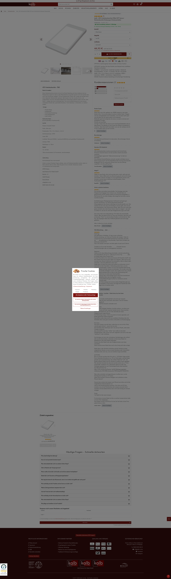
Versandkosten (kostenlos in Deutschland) (111, 50)
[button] (112, 58)
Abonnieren (85, 522)
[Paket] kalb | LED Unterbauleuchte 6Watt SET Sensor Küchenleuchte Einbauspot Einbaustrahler (48, 436)
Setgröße (96, 35)
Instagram (140, 553)
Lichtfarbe (97, 42)
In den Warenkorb (115, 54)
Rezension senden (119, 104)
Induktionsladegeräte (89, 8)
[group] (48, 425)
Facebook (140, 551)
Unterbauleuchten (11, 11)
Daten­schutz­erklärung (79, 286)
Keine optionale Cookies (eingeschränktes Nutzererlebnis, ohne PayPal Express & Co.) (85, 305)
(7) (103, 16)
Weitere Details (56, 81)
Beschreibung (45, 81)
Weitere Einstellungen (85, 308)
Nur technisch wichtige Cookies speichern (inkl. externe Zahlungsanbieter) (85, 300)
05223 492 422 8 (138, 547)
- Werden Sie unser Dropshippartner (66, 549)
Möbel (101, 8)
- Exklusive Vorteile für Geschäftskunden (67, 543)
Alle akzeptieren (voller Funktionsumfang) (85, 295)
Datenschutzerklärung (35, 547)
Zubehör (76, 8)
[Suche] (111, 4)
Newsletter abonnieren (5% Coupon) (85, 535)
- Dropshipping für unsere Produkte (66, 545)
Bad (55, 8)
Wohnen (68, 8)
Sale (106, 8)
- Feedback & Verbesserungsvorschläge (67, 551)
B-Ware (112, 8)
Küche (61, 8)
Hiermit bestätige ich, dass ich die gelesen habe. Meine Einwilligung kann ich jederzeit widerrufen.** (66, 518)
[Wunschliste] (134, 4)
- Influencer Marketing (63, 547)
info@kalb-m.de (138, 549)
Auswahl (96, 29)
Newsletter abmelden (34, 551)
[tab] (45, 81)
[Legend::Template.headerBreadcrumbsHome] (1, 11)
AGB (30, 549)
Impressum (32, 545)
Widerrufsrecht (33, 543)
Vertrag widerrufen (33, 556)
